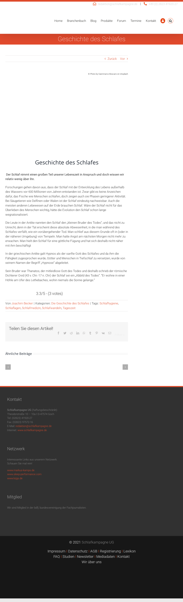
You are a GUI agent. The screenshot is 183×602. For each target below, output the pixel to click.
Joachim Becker (22, 303)
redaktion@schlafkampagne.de (117, 4)
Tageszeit (69, 308)
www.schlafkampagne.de (32, 430)
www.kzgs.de (15, 478)
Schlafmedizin (31, 308)
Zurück (112, 58)
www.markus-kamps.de (20, 470)
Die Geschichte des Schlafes (70, 303)
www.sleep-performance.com (24, 474)
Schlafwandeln (51, 308)
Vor (122, 58)
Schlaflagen (13, 308)
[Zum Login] (162, 20)
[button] (170, 20)
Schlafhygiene (109, 303)
